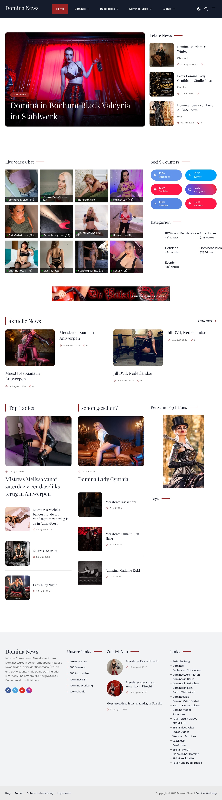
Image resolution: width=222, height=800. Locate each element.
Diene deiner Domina (185, 754)
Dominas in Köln (182, 688)
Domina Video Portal (185, 701)
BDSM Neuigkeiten (183, 758)
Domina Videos (181, 710)
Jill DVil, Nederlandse (132, 373)
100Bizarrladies (79, 673)
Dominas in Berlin (183, 679)
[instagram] (29, 690)
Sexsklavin (178, 741)
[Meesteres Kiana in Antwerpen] (30, 347)
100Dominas (78, 667)
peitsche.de (77, 691)
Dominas (178, 666)
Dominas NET (78, 679)
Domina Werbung (81, 685)
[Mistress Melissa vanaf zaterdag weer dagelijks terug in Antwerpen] (38, 441)
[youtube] (22, 690)
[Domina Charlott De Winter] (162, 55)
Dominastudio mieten (186, 675)
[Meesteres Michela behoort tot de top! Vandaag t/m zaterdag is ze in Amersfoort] (17, 519)
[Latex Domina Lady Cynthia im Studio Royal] (162, 84)
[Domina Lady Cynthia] (111, 441)
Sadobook (178, 714)
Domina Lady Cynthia (103, 478)
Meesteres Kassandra (121, 502)
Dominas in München (185, 683)
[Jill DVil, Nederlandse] (138, 347)
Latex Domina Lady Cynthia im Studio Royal (195, 78)
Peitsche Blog (181, 661)
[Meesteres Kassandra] (90, 504)
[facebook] (8, 690)
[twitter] (15, 690)
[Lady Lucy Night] (17, 588)
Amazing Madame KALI (123, 570)
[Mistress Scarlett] (17, 553)
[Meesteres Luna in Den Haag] (90, 539)
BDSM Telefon (181, 750)
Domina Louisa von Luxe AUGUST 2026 (195, 107)
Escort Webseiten (183, 692)
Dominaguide (180, 697)
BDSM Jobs (179, 723)
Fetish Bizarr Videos (184, 719)
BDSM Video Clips (183, 727)
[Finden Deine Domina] (111, 293)
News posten (78, 661)
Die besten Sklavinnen (186, 670)
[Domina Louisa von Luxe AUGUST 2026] (162, 113)
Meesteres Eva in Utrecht (142, 661)
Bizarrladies (19, 94)
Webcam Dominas (184, 736)
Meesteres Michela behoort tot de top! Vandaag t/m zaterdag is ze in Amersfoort (50, 516)
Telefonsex (179, 745)
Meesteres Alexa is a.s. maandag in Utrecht (140, 684)
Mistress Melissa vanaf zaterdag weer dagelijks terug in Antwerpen (32, 486)
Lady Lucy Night (45, 585)
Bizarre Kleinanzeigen (186, 705)
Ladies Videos (180, 732)
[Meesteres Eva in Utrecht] (115, 667)
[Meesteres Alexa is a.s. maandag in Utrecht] (115, 688)
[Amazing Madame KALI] (90, 573)
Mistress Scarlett (45, 550)
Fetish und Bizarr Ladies (187, 763)
